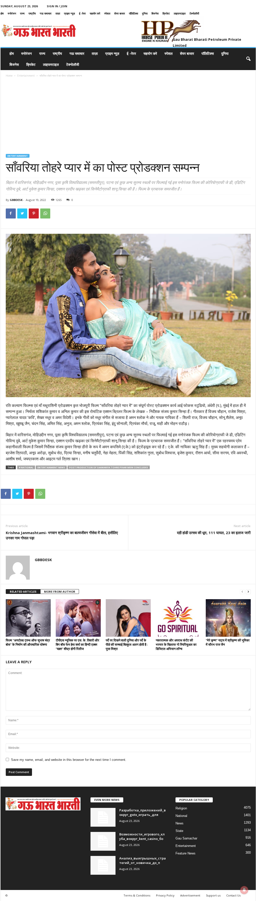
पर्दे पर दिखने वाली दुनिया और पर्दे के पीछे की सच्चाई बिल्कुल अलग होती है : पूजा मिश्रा (127, 644)
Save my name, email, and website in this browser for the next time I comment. (68, 760)
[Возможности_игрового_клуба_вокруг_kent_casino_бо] (103, 841)
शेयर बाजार (119, 13)
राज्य (22, 13)
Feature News (186, 853)
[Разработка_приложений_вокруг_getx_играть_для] (103, 817)
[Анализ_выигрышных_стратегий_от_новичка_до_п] (103, 865)
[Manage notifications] (244, 890)
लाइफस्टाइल (180, 13)
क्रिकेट (166, 13)
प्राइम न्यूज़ (69, 13)
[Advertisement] (128, 116)
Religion (181, 808)
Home (9, 75)
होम (2, 13)
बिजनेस (155, 13)
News (180, 823)
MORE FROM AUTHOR (59, 591)
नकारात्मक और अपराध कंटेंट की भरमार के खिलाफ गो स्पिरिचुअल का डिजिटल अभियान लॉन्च (176, 644)
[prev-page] (242, 591)
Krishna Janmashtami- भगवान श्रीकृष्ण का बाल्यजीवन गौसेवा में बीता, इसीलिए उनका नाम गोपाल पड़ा (62, 535)
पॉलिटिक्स (133, 13)
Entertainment (26, 75)
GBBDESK (16, 200)
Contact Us (233, 895)
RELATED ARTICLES (23, 591)
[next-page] (248, 591)
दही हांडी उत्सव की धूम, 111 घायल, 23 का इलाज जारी (213, 532)
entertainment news (51, 467)
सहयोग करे (95, 13)
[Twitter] (22, 213)
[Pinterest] (34, 213)
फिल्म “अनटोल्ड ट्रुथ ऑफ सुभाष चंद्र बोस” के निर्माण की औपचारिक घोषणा (28, 642)
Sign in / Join (57, 6)
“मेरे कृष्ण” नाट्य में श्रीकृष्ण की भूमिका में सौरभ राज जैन (228, 642)
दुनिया (145, 13)
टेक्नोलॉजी (194, 13)
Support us (213, 895)
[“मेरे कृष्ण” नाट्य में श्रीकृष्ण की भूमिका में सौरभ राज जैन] (228, 618)
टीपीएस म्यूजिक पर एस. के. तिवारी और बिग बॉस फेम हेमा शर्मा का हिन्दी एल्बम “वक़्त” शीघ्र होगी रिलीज (77, 644)
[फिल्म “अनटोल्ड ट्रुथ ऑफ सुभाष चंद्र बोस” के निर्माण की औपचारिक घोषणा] (28, 618)
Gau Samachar (186, 838)
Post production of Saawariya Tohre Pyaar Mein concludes (108, 467)
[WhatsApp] (45, 213)
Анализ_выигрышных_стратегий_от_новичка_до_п (142, 860)
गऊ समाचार (46, 13)
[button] (248, 59)
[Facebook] (11, 213)
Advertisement (190, 895)
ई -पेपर (82, 13)
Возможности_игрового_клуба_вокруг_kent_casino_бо (142, 836)
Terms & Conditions (137, 895)
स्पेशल (107, 13)
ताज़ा (58, 13)
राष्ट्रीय (32, 13)
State (179, 831)
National (181, 816)
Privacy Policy (165, 895)
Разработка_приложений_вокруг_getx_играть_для (142, 812)
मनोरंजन (12, 13)
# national (26, 467)
